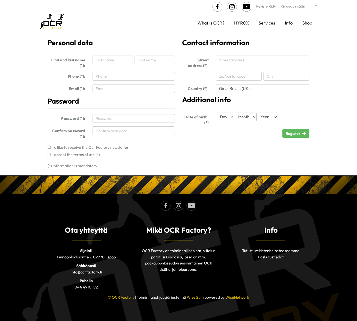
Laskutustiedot (271, 257)
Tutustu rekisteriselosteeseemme (270, 250)
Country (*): (198, 88)
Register (293, 133)
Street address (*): (198, 63)
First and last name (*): (68, 63)
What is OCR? (210, 23)
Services (267, 23)
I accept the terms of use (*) (76, 154)
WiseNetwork (237, 297)
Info (289, 23)
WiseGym (195, 297)
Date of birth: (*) (196, 120)
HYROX (241, 23)
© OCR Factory (121, 297)
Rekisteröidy (266, 6)
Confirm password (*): (68, 133)
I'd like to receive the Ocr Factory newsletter (90, 147)
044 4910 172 (86, 287)
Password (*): (73, 118)
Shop (307, 23)
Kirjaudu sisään (293, 6)
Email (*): (77, 88)
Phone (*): (76, 76)
